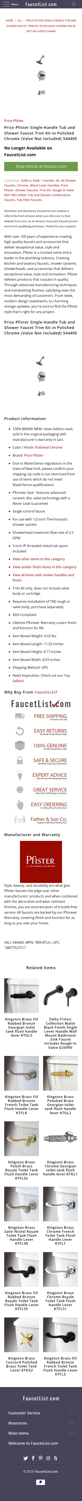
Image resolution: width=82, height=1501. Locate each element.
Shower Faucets (26, 190)
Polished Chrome (48, 447)
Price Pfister (14, 120)
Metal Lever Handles (44, 185)
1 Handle (47, 180)
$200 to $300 (30, 180)
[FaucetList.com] (41, 4)
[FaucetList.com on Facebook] (33, 1458)
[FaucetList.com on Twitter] (26, 1458)
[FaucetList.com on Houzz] (56, 1458)
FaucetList (45, 692)
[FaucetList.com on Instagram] (48, 1458)
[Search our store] (75, 4)
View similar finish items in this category (45, 567)
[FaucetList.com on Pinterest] (41, 1458)
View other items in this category (39, 559)
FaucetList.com (46, 1471)
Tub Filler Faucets (29, 200)
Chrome (22, 185)
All (57, 180)
